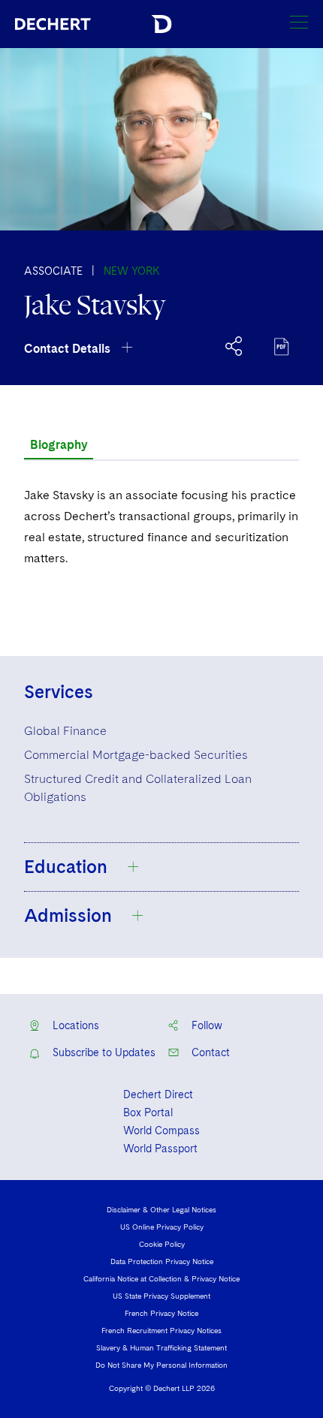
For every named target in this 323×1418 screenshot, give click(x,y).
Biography (58, 445)
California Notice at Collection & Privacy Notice (161, 1278)
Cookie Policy (162, 1243)
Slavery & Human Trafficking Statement (161, 1347)
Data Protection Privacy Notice (161, 1261)
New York (132, 271)
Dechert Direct (158, 1094)
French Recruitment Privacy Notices (161, 1330)
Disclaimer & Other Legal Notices (161, 1209)
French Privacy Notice (161, 1312)
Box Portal (148, 1112)
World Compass (161, 1130)
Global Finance (65, 731)
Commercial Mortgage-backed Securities (136, 755)
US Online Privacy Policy (162, 1226)
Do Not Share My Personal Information (161, 1364)
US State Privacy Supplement (161, 1295)
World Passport (160, 1149)
